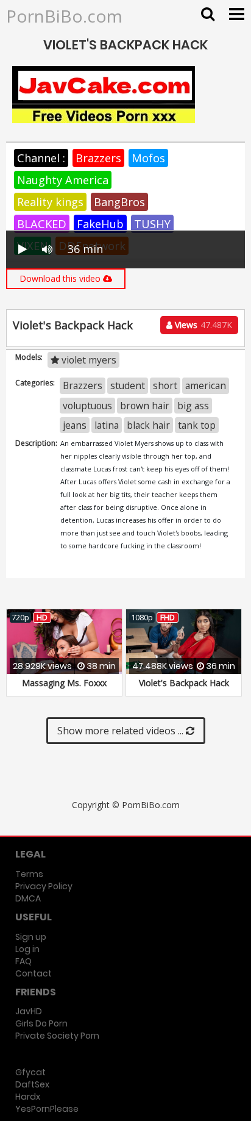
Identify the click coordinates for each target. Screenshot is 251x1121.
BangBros (119, 202)
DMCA (28, 898)
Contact (33, 973)
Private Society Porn (57, 1036)
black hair (148, 425)
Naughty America (62, 180)
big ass (193, 405)
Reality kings (50, 202)
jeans (75, 425)
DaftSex (32, 1084)
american (205, 385)
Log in (27, 949)
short (165, 385)
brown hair (144, 405)
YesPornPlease (47, 1109)
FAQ (23, 961)
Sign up (30, 937)
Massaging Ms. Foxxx (64, 683)
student (127, 385)
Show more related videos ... (121, 730)
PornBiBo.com (64, 15)
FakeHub (100, 224)
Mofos (148, 158)
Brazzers (98, 158)
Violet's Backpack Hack (184, 683)
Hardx (27, 1097)
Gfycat (30, 1072)
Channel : (41, 158)
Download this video (61, 278)
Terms (29, 874)
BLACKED (41, 224)
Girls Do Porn (41, 1023)
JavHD (28, 1011)
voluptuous (87, 405)
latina (106, 425)
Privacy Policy (43, 886)
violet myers (87, 360)
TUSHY (152, 224)
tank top (197, 425)
